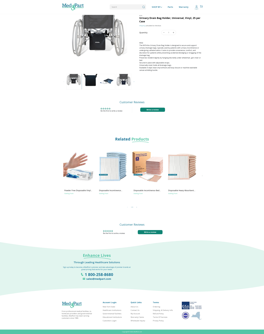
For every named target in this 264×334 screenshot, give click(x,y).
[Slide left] (64, 81)
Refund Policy (158, 314)
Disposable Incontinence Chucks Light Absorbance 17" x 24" (112, 190)
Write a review (153, 110)
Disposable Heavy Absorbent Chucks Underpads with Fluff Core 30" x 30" (181, 190)
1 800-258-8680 (99, 274)
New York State (109, 307)
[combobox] (128, 7)
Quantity (143, 32)
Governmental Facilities (112, 314)
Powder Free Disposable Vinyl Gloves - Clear (77, 190)
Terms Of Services (160, 317)
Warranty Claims (137, 317)
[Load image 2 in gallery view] (90, 81)
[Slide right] (134, 81)
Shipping (142, 26)
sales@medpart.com (98, 278)
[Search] (143, 7)
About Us (134, 307)
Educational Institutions (112, 317)
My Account (135, 314)
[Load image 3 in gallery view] (107, 81)
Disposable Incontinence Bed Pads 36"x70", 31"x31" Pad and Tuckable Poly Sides (147, 190)
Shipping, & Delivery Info (163, 310)
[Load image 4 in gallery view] (123, 81)
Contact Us (135, 310)
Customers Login (110, 321)
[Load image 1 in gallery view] (74, 81)
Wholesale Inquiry (138, 321)
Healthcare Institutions (112, 310)
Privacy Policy (158, 321)
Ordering (156, 307)
